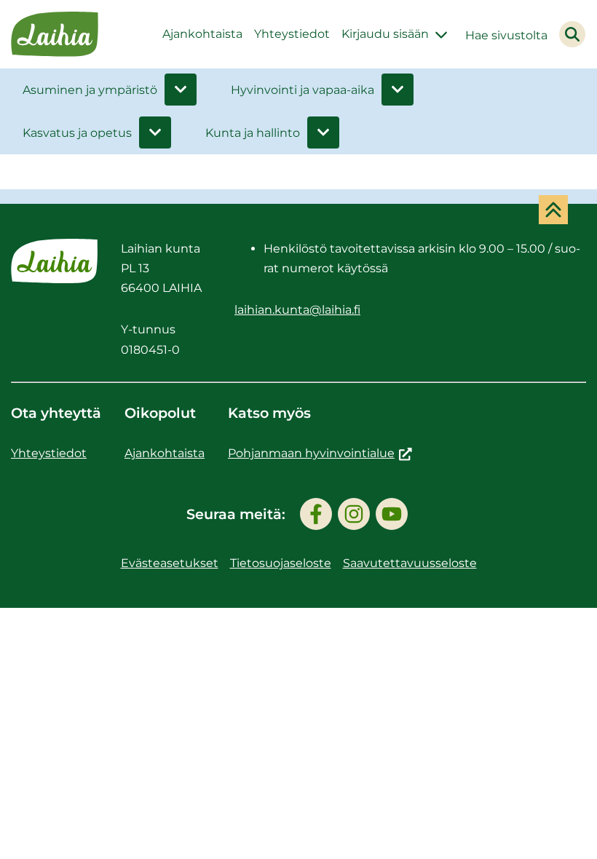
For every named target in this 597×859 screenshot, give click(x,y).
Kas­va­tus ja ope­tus (77, 133)
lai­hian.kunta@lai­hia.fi (297, 310)
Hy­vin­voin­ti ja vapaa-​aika (302, 90)
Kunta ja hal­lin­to (252, 133)
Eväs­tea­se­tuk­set (169, 563)
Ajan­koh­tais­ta (202, 34)
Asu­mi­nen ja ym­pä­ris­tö (90, 90)
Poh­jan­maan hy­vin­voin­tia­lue (320, 453)
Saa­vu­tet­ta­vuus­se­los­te (410, 563)
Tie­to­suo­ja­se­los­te (280, 563)
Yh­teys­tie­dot (292, 34)
